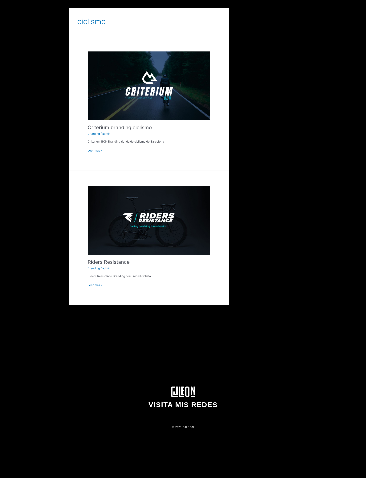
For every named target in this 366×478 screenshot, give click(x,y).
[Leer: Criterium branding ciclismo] (149, 85)
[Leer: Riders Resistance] (149, 220)
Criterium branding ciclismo (120, 127)
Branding (94, 134)
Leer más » (95, 150)
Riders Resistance (109, 262)
